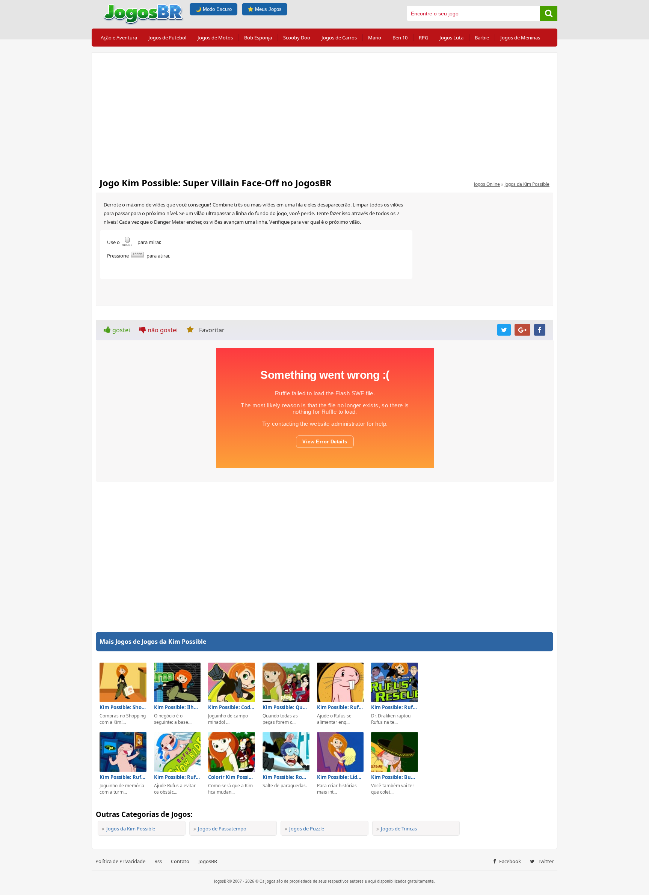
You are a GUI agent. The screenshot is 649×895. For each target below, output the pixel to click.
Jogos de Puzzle (306, 828)
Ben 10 (400, 37)
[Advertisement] (324, 112)
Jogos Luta (451, 37)
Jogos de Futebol (167, 37)
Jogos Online (487, 184)
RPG (423, 37)
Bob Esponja (258, 37)
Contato (180, 861)
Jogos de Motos (215, 37)
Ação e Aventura (119, 37)
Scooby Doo (296, 37)
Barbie (482, 37)
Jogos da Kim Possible (526, 184)
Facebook (509, 861)
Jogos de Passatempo (222, 828)
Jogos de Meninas (520, 37)
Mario (374, 37)
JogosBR (207, 861)
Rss (158, 861)
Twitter (545, 861)
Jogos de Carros (339, 37)
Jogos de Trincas (399, 828)
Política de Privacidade (120, 861)
